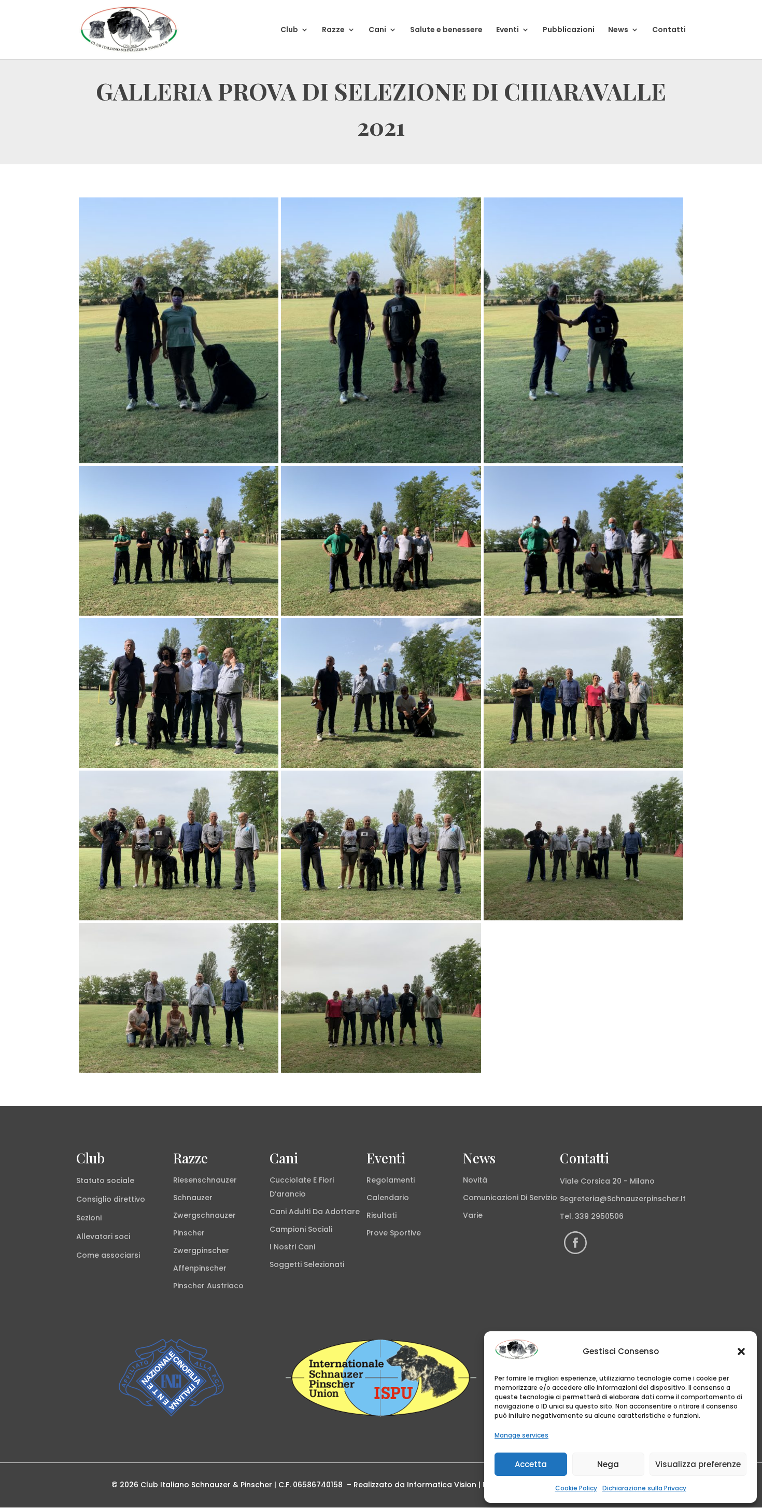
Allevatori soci (103, 1236)
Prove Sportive (393, 1233)
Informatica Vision (441, 1484)
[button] (741, 1351)
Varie (473, 1215)
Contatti (669, 30)
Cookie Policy (576, 1488)
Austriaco (225, 1286)
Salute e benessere (446, 30)
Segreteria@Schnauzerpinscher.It (623, 1198)
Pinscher (189, 1233)
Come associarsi (108, 1255)
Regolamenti (390, 1180)
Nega (608, 1464)
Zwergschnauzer (204, 1215)
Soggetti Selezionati (307, 1264)
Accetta (531, 1464)
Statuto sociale (105, 1180)
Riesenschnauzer (205, 1180)
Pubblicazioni (569, 30)
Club (289, 30)
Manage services (521, 1435)
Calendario (387, 1197)
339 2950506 (599, 1216)
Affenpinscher (200, 1268)
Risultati (381, 1215)
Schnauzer (193, 1197)
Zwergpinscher (201, 1250)
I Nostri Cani (292, 1247)
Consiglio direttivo (110, 1199)
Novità (475, 1180)
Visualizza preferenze (698, 1464)
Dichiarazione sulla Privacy (644, 1488)
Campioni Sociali (301, 1229)
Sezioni (89, 1218)
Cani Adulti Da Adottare (315, 1211)
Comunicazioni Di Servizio (510, 1197)
